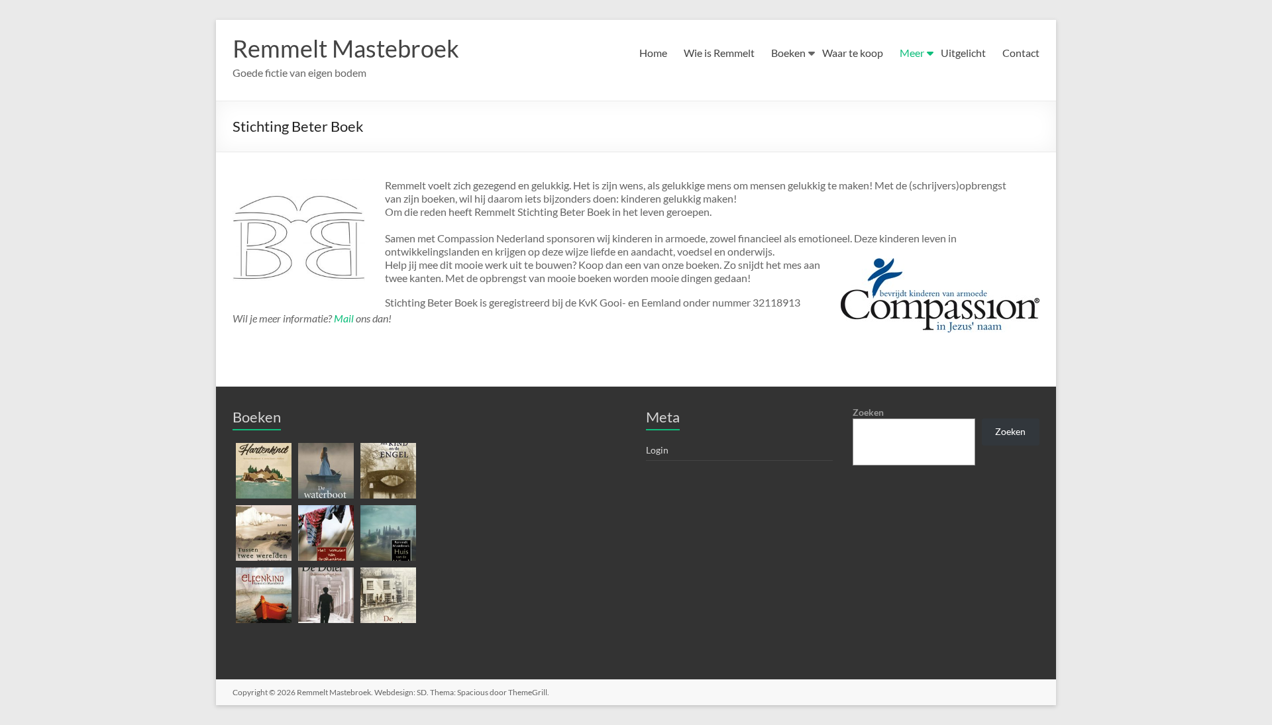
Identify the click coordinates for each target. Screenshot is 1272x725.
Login (657, 450)
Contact (1020, 52)
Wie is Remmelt (719, 52)
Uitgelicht (963, 52)
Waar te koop (852, 52)
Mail (344, 318)
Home (653, 52)
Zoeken (868, 412)
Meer (912, 52)
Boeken (788, 52)
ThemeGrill (527, 692)
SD (422, 692)
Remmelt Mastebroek (346, 48)
